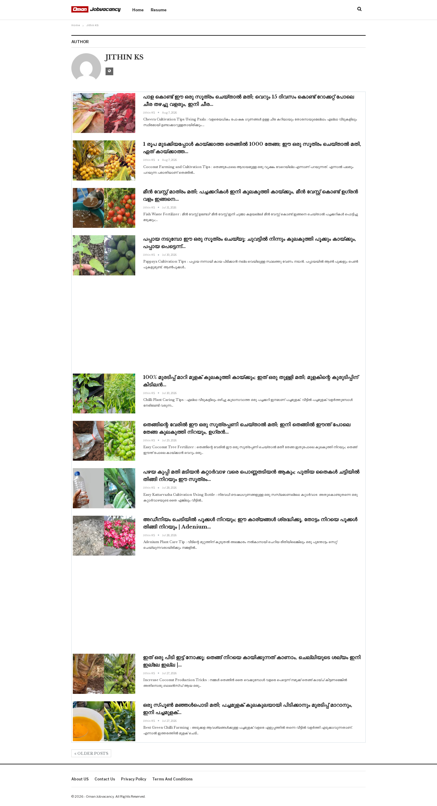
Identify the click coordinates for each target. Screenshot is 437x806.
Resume (158, 9)
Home (138, 9)
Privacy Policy (133, 779)
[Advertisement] (218, 324)
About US (80, 779)
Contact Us (105, 779)
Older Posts (92, 753)
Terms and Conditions (172, 779)
